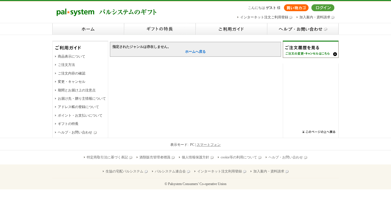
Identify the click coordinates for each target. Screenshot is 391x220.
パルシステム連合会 (170, 171)
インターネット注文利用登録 (219, 171)
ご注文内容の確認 (71, 73)
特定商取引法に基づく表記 (107, 157)
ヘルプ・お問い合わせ (75, 132)
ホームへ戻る (195, 52)
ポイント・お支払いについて (80, 115)
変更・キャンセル (71, 82)
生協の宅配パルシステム (124, 171)
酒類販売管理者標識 (154, 157)
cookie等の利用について (239, 157)
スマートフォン (209, 145)
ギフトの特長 (68, 124)
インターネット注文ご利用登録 (264, 17)
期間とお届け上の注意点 (77, 90)
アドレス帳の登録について (78, 107)
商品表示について (71, 56)
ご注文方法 (66, 65)
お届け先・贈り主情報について (82, 99)
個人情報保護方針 (195, 157)
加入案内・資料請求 (315, 17)
